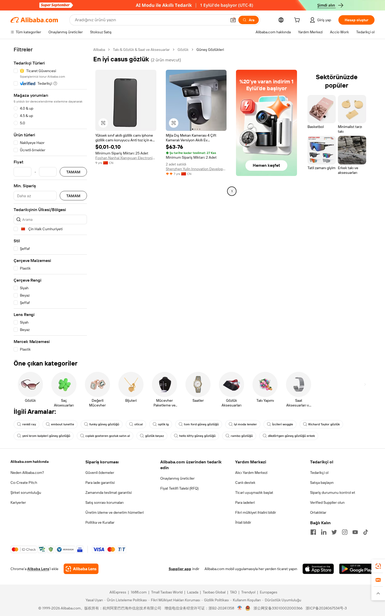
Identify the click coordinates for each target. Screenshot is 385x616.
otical (138, 424)
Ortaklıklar (318, 512)
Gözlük (183, 49)
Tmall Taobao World (167, 592)
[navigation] (50, 199)
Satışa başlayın (322, 482)
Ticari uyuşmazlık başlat (254, 492)
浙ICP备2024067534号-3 (326, 608)
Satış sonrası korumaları (104, 502)
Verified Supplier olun (327, 502)
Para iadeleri (245, 502)
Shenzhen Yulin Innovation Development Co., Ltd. (196, 169)
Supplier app (180, 569)
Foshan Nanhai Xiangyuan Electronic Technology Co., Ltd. (125, 158)
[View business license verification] (239, 608)
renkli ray (29, 424)
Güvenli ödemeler (99, 472)
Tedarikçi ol (319, 472)
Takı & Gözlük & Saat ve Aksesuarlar (141, 49)
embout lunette (62, 424)
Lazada (192, 592)
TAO (233, 592)
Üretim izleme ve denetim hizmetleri (114, 512)
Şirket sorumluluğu (25, 492)
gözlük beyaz (154, 436)
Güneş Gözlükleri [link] (210, 49)
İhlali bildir (243, 522)
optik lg (163, 424)
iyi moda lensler (245, 424)
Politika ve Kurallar (99, 522)
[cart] (298, 21)
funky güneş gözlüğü (104, 424)
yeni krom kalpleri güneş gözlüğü (46, 436)
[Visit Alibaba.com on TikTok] (365, 532)
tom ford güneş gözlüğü (201, 424)
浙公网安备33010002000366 (278, 608)
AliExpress (117, 592)
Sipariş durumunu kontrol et (332, 492)
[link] (378, 566)
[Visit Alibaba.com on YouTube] (355, 532)
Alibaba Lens (38, 569)
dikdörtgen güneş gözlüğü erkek (291, 436)
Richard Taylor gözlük (324, 424)
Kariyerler (18, 502)
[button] (233, 20)
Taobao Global (214, 592)
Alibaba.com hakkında (29, 461)
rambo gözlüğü (242, 436)
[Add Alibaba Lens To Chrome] (81, 569)
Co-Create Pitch (23, 482)
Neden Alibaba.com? (27, 472)
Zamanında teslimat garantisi (108, 492)
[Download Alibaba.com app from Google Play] (357, 569)
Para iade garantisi (100, 482)
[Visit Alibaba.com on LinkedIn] (324, 532)
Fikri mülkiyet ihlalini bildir (255, 512)
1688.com (139, 592)
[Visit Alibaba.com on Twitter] (334, 532)
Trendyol (248, 592)
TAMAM (73, 172)
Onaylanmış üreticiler (177, 478)
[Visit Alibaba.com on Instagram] (345, 532)
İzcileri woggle (282, 424)
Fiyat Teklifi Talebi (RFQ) (179, 488)
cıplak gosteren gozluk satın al (107, 436)
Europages (268, 592)
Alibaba (99, 49)
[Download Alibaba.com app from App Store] (318, 569)
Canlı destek (245, 482)
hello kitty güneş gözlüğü (197, 436)
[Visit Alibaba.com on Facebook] (313, 532)
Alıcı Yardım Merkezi (251, 472)
